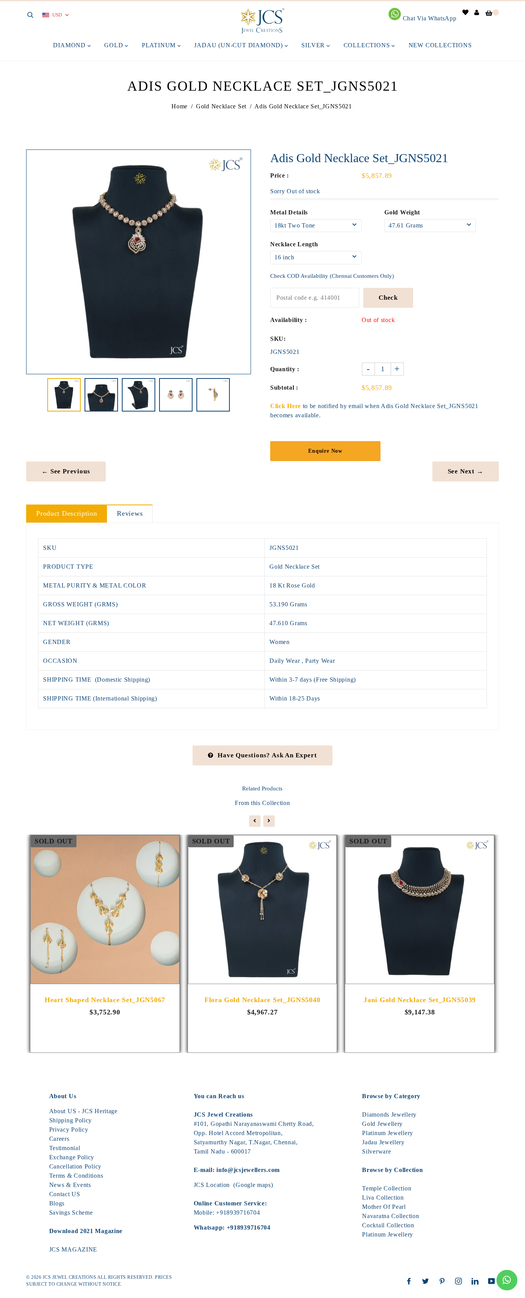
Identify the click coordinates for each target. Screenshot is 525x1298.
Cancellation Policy (75, 1166)
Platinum (160, 45)
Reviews (130, 513)
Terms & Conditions (76, 1175)
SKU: (278, 338)
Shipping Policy (70, 1120)
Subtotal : (284, 387)
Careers (59, 1138)
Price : (279, 175)
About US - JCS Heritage (83, 1111)
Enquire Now (325, 451)
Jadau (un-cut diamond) (239, 45)
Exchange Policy (72, 1157)
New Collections (440, 45)
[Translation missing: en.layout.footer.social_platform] (410, 1281)
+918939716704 (238, 1212)
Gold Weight (402, 212)
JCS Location (212, 1185)
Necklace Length (294, 244)
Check (388, 297)
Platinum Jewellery (387, 1133)
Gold (114, 45)
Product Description (66, 513)
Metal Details (289, 212)
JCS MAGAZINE (73, 1249)
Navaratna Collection (390, 1216)
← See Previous (66, 471)
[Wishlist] (465, 12)
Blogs (57, 1203)
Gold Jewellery (382, 1123)
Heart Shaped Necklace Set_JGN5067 (105, 1000)
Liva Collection (383, 1197)
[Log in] (477, 12)
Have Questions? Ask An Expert (267, 755)
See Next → (465, 471)
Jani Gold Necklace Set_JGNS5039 (420, 1000)
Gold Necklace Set (221, 106)
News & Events (70, 1185)
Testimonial (64, 1148)
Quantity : (284, 369)
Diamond (70, 45)
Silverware (376, 1151)
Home (179, 106)
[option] (139, 262)
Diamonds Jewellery (389, 1114)
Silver (314, 45)
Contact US (64, 1194)
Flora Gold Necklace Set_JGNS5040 (262, 1000)
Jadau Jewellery (383, 1142)
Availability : (288, 320)
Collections (368, 45)
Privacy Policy (68, 1129)
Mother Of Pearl (384, 1206)
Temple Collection (386, 1188)
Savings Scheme (71, 1212)
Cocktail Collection (388, 1225)
